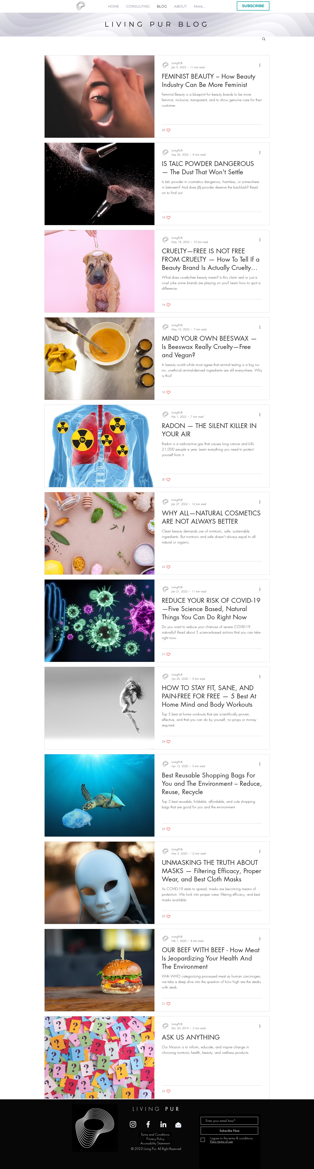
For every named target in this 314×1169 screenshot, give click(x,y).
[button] (253, 6)
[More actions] (261, 65)
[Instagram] (133, 1124)
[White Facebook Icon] (148, 1124)
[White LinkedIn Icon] (163, 1124)
